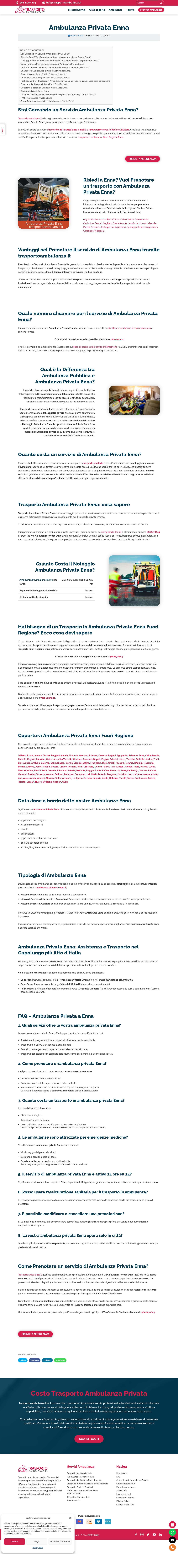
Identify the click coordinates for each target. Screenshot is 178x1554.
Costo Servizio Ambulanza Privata (132, 1480)
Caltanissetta (152, 755)
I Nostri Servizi (76, 9)
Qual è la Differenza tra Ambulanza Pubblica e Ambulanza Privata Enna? (55, 67)
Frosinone (95, 763)
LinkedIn (47, 1360)
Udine (130, 778)
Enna (141, 755)
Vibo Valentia (65, 759)
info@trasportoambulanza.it (63, 2)
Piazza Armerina (91, 227)
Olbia (65, 782)
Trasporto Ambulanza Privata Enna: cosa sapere (43, 74)
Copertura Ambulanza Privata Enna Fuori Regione (44, 84)
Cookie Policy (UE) (125, 1504)
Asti (20, 778)
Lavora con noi (123, 1494)
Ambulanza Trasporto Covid (80, 1477)
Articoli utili (121, 1490)
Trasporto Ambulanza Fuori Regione (84, 1480)
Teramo (129, 763)
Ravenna (61, 770)
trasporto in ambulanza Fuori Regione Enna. (101, 137)
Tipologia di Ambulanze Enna (35, 91)
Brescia (102, 774)
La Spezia (77, 778)
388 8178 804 (28, 2)
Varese (146, 774)
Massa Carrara (25, 770)
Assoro (102, 219)
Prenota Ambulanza (142, 158)
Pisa (113, 766)
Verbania (66, 778)
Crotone (77, 759)
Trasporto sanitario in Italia (79, 1473)
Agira (87, 219)
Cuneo (154, 774)
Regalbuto (120, 227)
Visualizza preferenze (60, 1541)
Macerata (149, 763)
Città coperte (97, 9)
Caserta (102, 755)
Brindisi (114, 759)
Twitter (23, 1360)
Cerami (98, 223)
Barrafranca (113, 219)
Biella (58, 778)
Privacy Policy (38, 1548)
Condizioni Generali (125, 1497)
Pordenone (141, 778)
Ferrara (71, 770)
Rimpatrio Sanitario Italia (78, 1497)
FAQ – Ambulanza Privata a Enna (36, 98)
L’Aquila (138, 763)
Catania (22, 759)
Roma (30, 755)
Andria (148, 759)
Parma (105, 770)
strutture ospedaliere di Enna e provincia (129, 328)
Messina (40, 759)
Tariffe (130, 9)
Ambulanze (116, 9)
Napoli (96, 759)
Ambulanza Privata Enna (46, 809)
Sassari (30, 782)
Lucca (152, 766)
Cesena (52, 770)
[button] (70, 1518)
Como (138, 774)
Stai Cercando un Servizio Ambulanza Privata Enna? (45, 54)
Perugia (72, 766)
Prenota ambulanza (151, 9)
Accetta (14, 1541)
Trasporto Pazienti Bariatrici (80, 1487)
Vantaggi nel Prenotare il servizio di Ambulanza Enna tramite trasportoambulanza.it (60, 60)
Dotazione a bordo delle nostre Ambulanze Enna (44, 88)
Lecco (131, 774)
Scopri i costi (89, 1438)
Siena (107, 766)
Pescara (120, 763)
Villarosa (99, 231)
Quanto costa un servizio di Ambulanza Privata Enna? (46, 71)
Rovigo (134, 770)
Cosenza (87, 759)
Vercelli (41, 778)
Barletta (140, 759)
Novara (50, 778)
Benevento (24, 763)
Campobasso (57, 763)
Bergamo (112, 774)
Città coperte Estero (125, 1483)
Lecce (122, 759)
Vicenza (40, 774)
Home (73, 35)
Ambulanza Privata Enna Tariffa (36, 580)
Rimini (37, 770)
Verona (143, 770)
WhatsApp (60, 1360)
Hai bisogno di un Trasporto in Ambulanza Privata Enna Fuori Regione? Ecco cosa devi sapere (65, 81)
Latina (86, 763)
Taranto (130, 759)
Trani (156, 759)
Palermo (133, 755)
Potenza (93, 755)
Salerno (45, 763)
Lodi (88, 774)
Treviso (31, 774)
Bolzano (113, 778)
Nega (36, 1541)
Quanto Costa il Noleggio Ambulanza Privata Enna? (45, 77)
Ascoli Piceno (42, 766)
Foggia (105, 759)
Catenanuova (142, 219)
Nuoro (38, 782)
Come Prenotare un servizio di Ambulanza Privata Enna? (47, 101)
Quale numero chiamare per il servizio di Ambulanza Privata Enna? (52, 64)
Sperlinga (132, 227)
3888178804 (116, 339)
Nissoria (152, 223)
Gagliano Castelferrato (115, 223)
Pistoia (144, 766)
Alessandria (29, 778)
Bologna (125, 770)
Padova (152, 770)
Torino (46, 755)
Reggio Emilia (93, 770)
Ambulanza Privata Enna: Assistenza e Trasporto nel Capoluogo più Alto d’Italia (58, 94)
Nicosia (143, 223)
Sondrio (122, 774)
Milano (22, 755)
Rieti (104, 763)
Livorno (98, 766)
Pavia (94, 774)
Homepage (121, 1473)
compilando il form (111, 532)
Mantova (69, 774)
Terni (79, 766)
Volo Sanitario (73, 1500)
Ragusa (31, 759)
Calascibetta (127, 219)
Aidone (94, 219)
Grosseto (88, 766)
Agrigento (122, 755)
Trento (122, 778)
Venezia (22, 774)
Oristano (47, 782)
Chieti (111, 763)
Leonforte (133, 223)
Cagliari (57, 782)
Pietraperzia (107, 227)
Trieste (21, 782)
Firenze (129, 766)
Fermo (21, 766)
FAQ (118, 1477)
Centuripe (88, 223)
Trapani (112, 755)
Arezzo (119, 766)
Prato (136, 766)
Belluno (59, 774)
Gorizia (151, 778)
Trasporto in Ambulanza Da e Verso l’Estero (87, 1483)
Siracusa (73, 755)
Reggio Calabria (59, 755)
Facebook (35, 1360)
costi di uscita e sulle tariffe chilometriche (95, 347)
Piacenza (115, 770)
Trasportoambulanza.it (30, 118)
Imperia (97, 778)
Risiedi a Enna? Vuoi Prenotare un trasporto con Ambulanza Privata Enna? (56, 57)
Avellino (35, 763)
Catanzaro (51, 759)
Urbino (63, 766)
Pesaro (54, 766)
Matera (38, 755)
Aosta (105, 778)
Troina (141, 227)
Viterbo (78, 763)
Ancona (30, 766)
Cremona (80, 774)
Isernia (69, 763)
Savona (88, 778)
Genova (83, 755)
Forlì (44, 770)
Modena (80, 770)
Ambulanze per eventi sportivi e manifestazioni (82, 1492)
